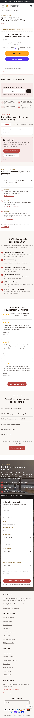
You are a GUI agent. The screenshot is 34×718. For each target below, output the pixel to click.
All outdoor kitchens (8, 617)
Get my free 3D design (11, 150)
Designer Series (7, 621)
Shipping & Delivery (8, 656)
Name (4, 507)
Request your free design (11, 689)
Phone (5, 515)
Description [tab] (6, 124)
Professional (6, 663)
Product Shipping (9, 195)
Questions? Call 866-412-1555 (12, 185)
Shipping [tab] (15, 124)
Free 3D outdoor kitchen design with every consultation (17, 1)
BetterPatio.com (12, 715)
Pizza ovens (6, 635)
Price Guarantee (7, 653)
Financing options (9, 219)
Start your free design (17, 384)
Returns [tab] (23, 124)
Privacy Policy (7, 674)
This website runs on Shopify (23, 715)
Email (4, 521)
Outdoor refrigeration (9, 639)
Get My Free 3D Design (17, 580)
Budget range (7, 534)
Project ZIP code (8, 527)
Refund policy (7, 671)
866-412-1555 (11, 159)
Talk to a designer (17, 448)
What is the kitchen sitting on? (12, 562)
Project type (7, 541)
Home (2, 10)
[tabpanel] (17, 131)
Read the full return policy (11, 206)
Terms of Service (8, 667)
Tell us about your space (12, 568)
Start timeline (7, 548)
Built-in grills (6, 628)
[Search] (22, 6)
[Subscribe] (27, 702)
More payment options (17, 63)
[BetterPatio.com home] (13, 6)
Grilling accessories (8, 643)
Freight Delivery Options (10, 660)
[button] (3, 6)
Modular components (9, 632)
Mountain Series (7, 624)
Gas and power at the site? (11, 555)
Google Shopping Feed (12, 10)
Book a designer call (11, 155)
